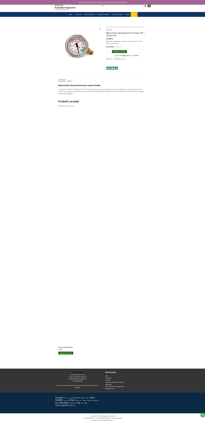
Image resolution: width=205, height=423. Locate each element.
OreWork (84, 400)
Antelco (66, 397)
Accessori (113, 27)
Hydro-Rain (66, 400)
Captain (83, 397)
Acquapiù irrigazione (64, 7)
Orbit (80, 400)
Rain (57, 403)
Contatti (107, 380)
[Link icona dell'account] (145, 6)
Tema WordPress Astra (106, 420)
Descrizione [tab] (62, 81)
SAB (78, 403)
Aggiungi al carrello (119, 51)
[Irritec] (112, 68)
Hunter (59, 400)
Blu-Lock (77, 398)
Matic (77, 400)
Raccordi (78, 14)
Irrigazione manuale (103, 14)
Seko (82, 403)
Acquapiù (59, 398)
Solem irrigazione (62, 405)
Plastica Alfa (96, 400)
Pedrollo (89, 400)
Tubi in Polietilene (89, 14)
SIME (85, 403)
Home (107, 27)
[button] (102, 6)
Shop (70, 14)
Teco (71, 405)
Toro (75, 405)
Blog (106, 376)
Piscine (134, 14)
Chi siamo (108, 378)
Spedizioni (108, 384)
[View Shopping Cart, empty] (149, 6)
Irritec (72, 400)
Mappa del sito (109, 388)
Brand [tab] (69, 81)
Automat (71, 397)
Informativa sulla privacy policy (114, 386)
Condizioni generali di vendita (114, 382)
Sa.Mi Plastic (72, 403)
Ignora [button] (125, 2)
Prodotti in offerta (117, 14)
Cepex (86, 397)
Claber (92, 398)
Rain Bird (64, 403)
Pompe (127, 14)
